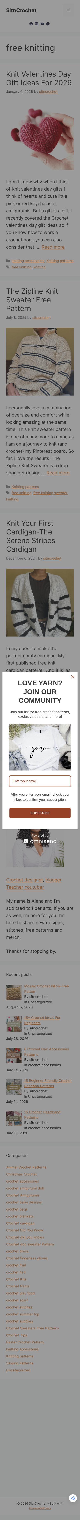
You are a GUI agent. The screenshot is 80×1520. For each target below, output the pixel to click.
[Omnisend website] (40, 838)
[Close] (73, 677)
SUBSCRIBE (40, 813)
